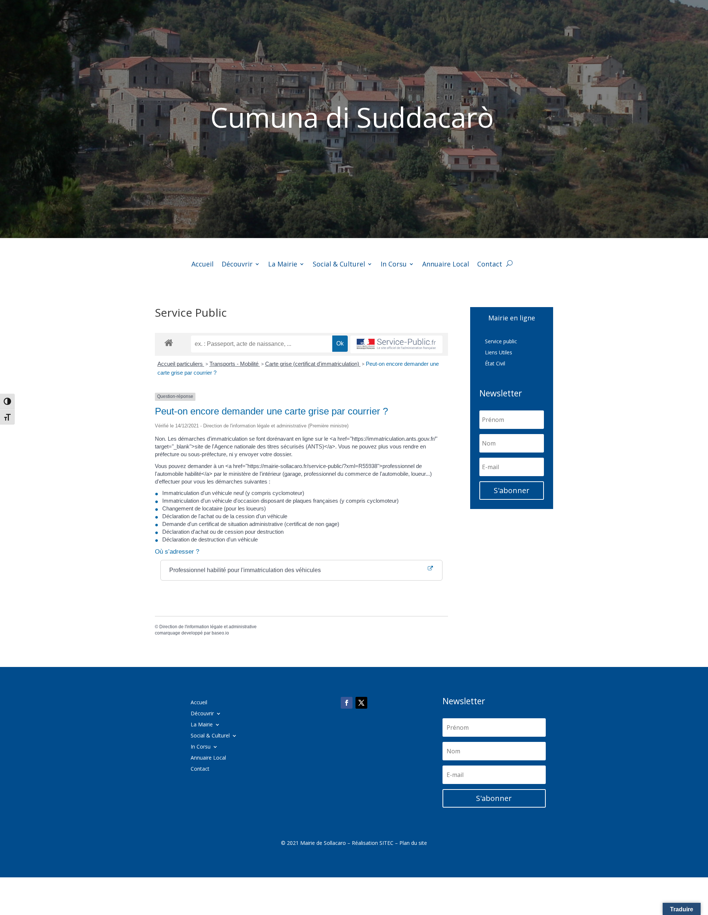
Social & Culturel (339, 264)
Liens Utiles (498, 353)
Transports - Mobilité (234, 364)
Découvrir (237, 264)
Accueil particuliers (180, 364)
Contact (489, 264)
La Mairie (282, 264)
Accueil (202, 264)
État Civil (495, 364)
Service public (501, 342)
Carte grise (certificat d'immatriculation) (313, 364)
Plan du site (413, 842)
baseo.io (220, 633)
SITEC (386, 842)
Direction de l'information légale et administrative (208, 626)
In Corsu (394, 264)
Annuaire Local (445, 264)
